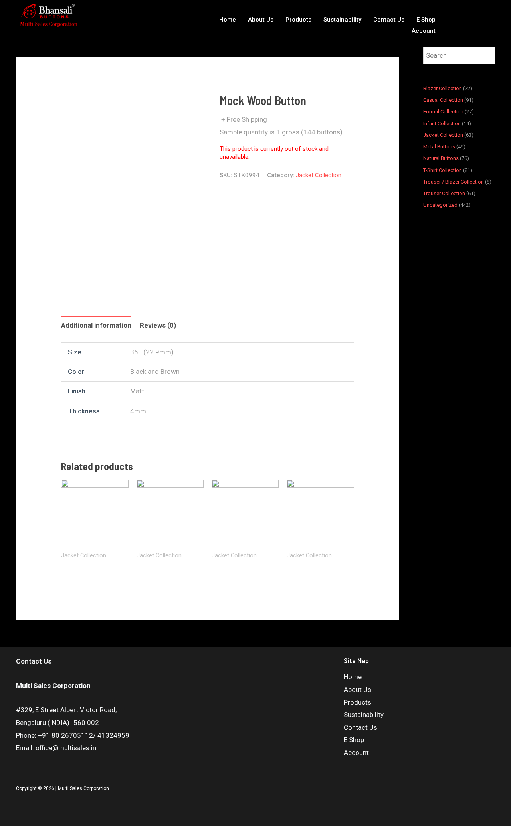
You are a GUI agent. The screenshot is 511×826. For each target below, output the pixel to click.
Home (227, 19)
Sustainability (342, 19)
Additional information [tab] (96, 325)
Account (424, 30)
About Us (260, 19)
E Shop (426, 19)
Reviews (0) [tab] (158, 325)
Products (298, 19)
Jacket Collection (318, 175)
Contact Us (388, 19)
